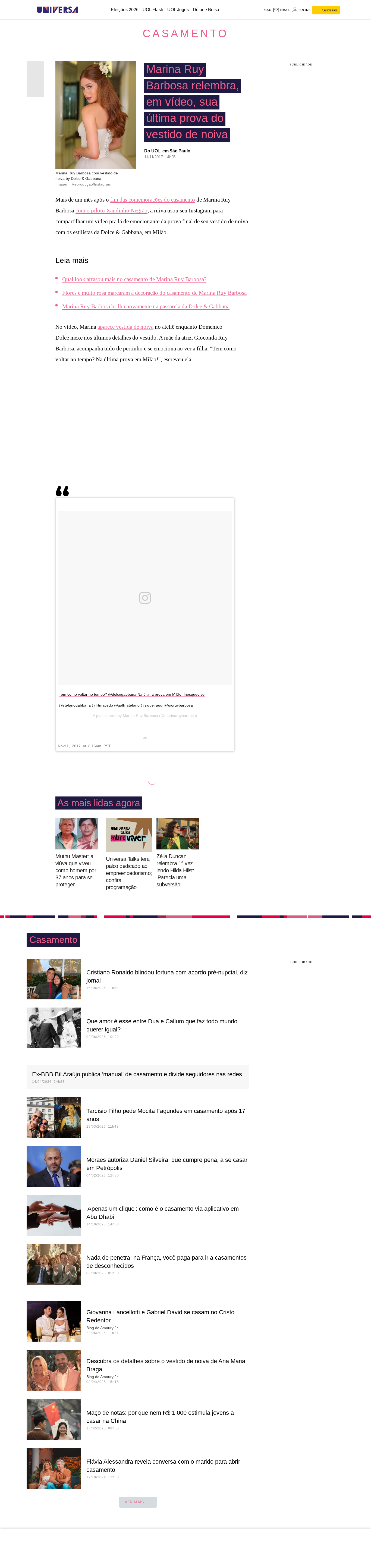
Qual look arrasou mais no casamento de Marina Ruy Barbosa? (134, 279)
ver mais (134, 1502)
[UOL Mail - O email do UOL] (281, 10)
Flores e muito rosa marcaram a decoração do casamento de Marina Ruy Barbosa (154, 293)
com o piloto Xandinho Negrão (111, 210)
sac (267, 10)
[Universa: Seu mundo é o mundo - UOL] (57, 10)
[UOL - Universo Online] (82, 10)
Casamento (185, 33)
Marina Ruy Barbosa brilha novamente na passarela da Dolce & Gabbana (145, 306)
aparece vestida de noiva (125, 327)
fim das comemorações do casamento (152, 199)
